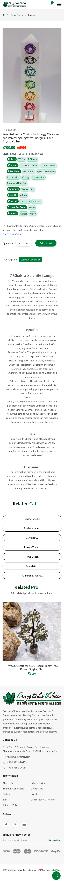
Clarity (25, 177)
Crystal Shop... (32, 518)
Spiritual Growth (46, 171)
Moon (33, 213)
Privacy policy (38, 783)
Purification (13, 177)
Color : (12, 159)
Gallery (6, 794)
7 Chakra (32, 159)
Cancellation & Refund (43, 799)
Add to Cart (46, 243)
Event (34, 794)
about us (8, 783)
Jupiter (23, 213)
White (21, 159)
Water (25, 189)
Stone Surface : (17, 207)
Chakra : (12, 165)
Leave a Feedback (30, 259)
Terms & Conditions (13, 788)
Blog (5, 799)
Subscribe (54, 840)
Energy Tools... (32, 547)
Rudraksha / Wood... (32, 575)
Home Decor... (32, 556)
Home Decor (16, 15)
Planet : (12, 213)
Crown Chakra (48, 165)
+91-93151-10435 (17, 762)
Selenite (36, 201)
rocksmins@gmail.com (18, 756)
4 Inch (23, 195)
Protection (28, 171)
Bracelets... (32, 566)
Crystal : (13, 201)
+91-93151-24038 (17, 767)
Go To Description (12, 234)
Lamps (31, 15)
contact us (37, 788)
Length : (13, 195)
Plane (32, 207)
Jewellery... (32, 537)
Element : (13, 189)
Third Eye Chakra (29, 165)
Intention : (14, 171)
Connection (38, 177)
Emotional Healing (16, 183)
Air (32, 189)
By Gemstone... (32, 528)
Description (10, 259)
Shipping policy (11, 805)
